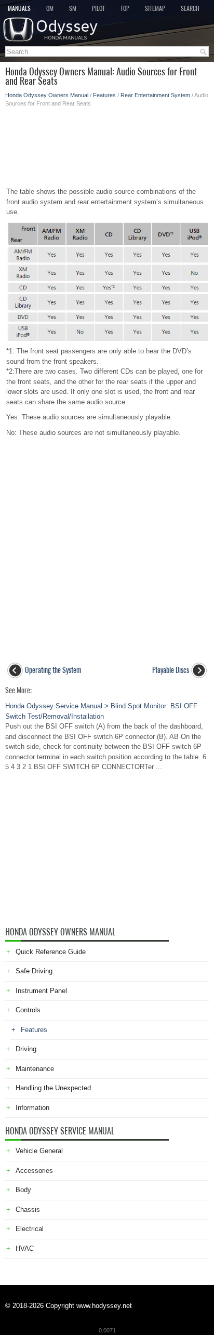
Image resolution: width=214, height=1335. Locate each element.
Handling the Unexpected (53, 1088)
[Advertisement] (107, 144)
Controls (28, 1010)
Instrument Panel (41, 991)
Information (32, 1108)
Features (104, 95)
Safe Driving (34, 971)
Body (23, 1190)
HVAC (25, 1248)
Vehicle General (39, 1151)
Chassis (28, 1209)
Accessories (34, 1170)
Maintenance (35, 1069)
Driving (26, 1049)
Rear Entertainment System (155, 95)
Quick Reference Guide (51, 952)
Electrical (30, 1229)
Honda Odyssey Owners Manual (46, 95)
